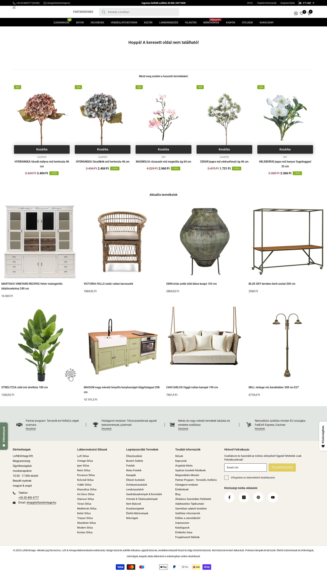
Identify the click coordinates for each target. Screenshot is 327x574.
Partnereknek (83, 11)
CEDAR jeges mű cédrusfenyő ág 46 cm (224, 161)
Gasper (41, 157)
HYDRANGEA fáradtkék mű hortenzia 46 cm (102, 161)
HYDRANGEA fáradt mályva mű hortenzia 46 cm (42, 164)
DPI (163, 157)
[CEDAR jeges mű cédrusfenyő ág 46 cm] (224, 117)
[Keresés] (139, 12)
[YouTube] (273, 497)
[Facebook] (229, 497)
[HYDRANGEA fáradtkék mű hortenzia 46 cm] (102, 117)
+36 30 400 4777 (28, 497)
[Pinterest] (258, 497)
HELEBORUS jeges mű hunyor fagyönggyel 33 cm (285, 164)
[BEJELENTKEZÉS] (296, 13)
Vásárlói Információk (266, 3)
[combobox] (142, 12)
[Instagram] (244, 497)
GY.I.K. (250, 3)
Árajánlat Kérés (288, 3)
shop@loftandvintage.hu (58, 3)
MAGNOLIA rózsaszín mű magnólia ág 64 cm (163, 161)
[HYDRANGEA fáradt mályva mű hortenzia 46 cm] (42, 117)
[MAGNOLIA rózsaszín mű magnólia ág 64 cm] (163, 117)
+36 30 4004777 (24, 3)
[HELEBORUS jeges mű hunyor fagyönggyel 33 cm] (285, 117)
